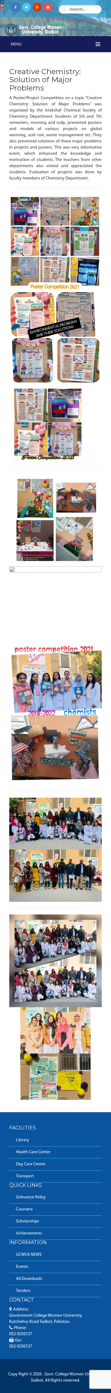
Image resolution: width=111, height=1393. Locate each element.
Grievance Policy (31, 1197)
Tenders (23, 1291)
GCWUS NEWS (29, 1254)
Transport (25, 1176)
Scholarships (27, 1221)
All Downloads (29, 1279)
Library (22, 1140)
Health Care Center (33, 1152)
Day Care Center (31, 1164)
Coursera (24, 1209)
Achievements (29, 1233)
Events (22, 1266)
